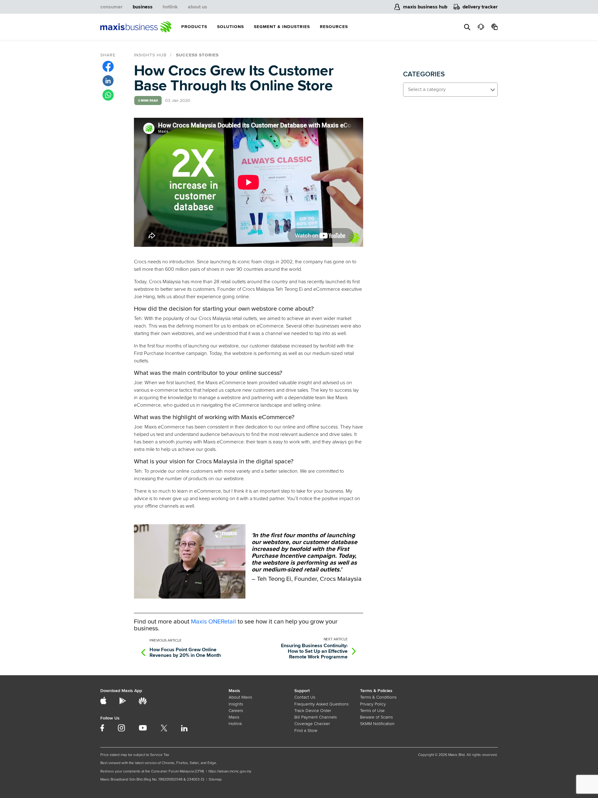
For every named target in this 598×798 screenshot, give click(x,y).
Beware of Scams (376, 717)
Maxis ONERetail (213, 621)
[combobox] (450, 90)
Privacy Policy (373, 704)
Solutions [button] (230, 26)
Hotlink (235, 723)
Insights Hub (150, 55)
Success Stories (197, 55)
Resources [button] (334, 26)
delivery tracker (480, 7)
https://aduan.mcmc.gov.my (229, 771)
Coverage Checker (312, 723)
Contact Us (304, 697)
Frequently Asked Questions (321, 704)
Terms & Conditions (378, 697)
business (143, 7)
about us (197, 7)
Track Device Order (312, 710)
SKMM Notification (377, 723)
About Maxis (240, 697)
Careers (236, 710)
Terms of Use (372, 710)
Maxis (234, 717)
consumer (111, 7)
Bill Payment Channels (315, 717)
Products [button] (194, 26)
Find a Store (305, 730)
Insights (236, 704)
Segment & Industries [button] (282, 26)
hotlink (170, 7)
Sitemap (215, 779)
